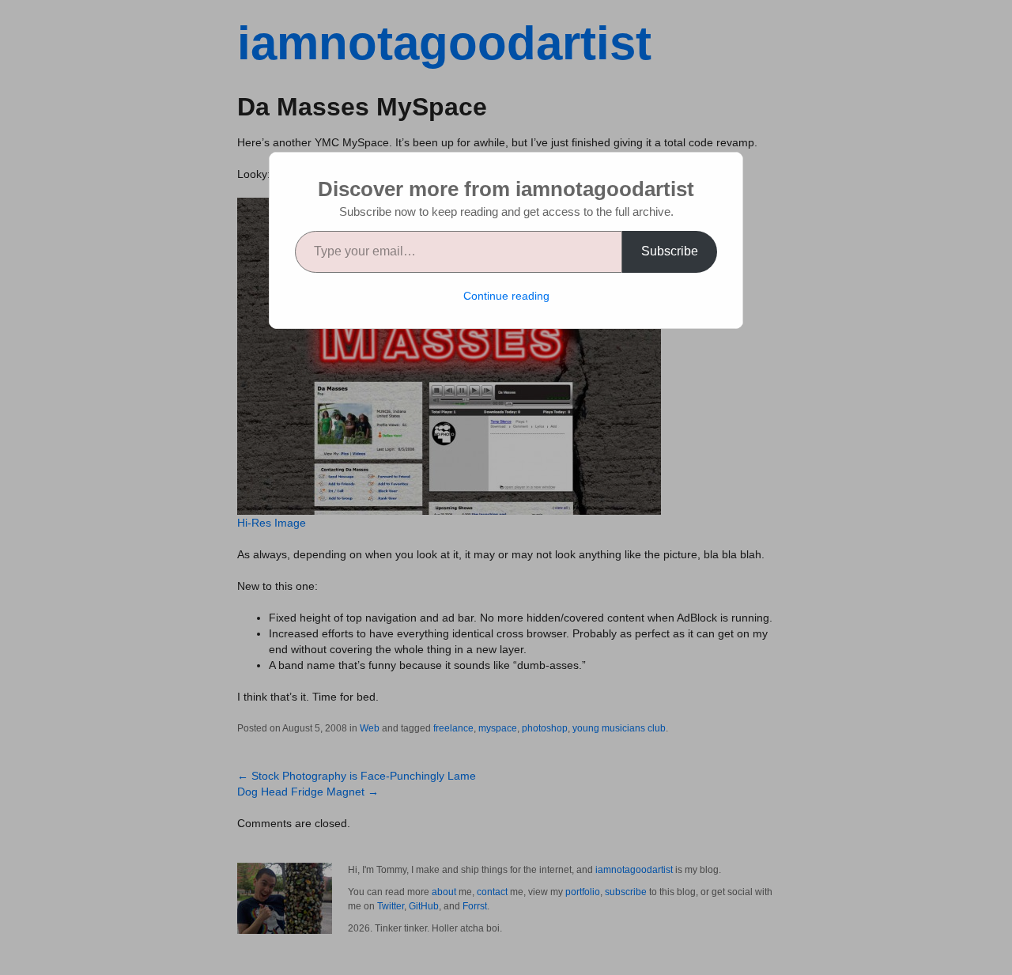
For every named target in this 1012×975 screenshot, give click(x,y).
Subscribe (669, 251)
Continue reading (506, 295)
